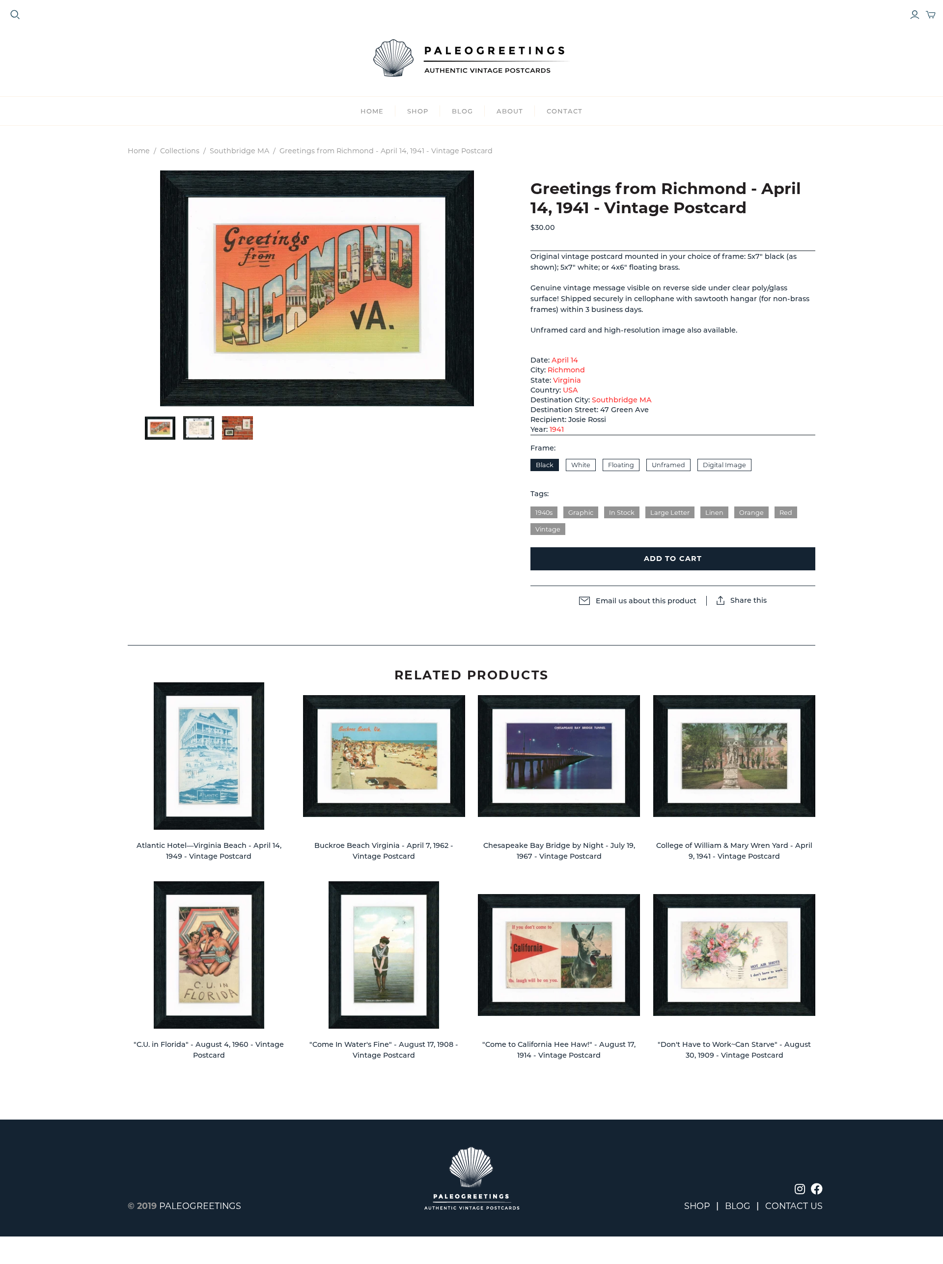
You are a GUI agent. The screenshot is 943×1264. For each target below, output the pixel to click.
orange (751, 512)
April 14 (565, 360)
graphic (580, 512)
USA (570, 390)
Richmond (566, 369)
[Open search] (15, 15)
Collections (179, 150)
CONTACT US (794, 1206)
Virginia (567, 380)
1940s (544, 512)
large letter (670, 512)
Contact (564, 111)
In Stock (622, 512)
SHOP (417, 111)
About (510, 111)
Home (372, 111)
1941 (557, 429)
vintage (547, 529)
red (785, 512)
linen (714, 512)
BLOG (462, 111)
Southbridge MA (239, 150)
